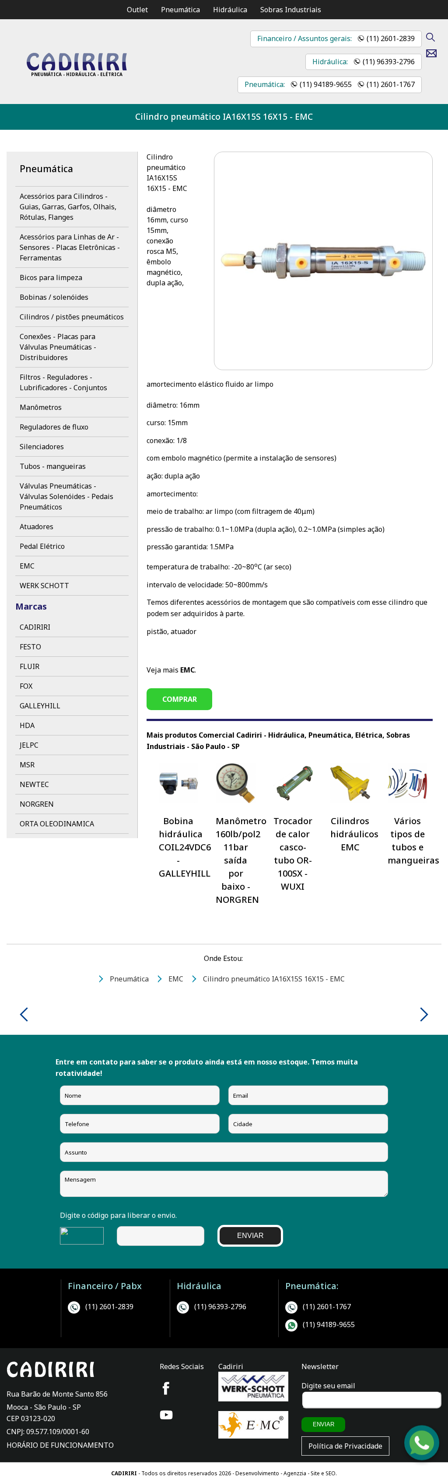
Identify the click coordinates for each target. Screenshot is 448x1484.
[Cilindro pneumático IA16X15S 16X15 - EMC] (76, 68)
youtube (166, 1415)
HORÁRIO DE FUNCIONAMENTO (60, 1445)
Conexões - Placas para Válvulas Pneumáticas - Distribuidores (58, 347)
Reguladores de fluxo (54, 427)
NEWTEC (34, 784)
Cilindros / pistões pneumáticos (72, 317)
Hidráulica (230, 9)
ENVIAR (250, 1235)
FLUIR (29, 666)
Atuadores (36, 526)
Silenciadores (42, 446)
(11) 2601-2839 (391, 38)
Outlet (137, 9)
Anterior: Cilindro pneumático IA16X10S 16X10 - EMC (27, 1014)
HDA (27, 725)
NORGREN (37, 804)
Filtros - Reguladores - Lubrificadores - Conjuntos (63, 382)
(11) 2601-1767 (391, 84)
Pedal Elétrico (42, 546)
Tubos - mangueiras (53, 466)
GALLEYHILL (40, 706)
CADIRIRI (35, 627)
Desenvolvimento (257, 1473)
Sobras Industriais (290, 9)
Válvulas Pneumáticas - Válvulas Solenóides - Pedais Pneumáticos (66, 496)
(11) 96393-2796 (389, 61)
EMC (27, 566)
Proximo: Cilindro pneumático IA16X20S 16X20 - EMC (421, 1014)
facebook (166, 1388)
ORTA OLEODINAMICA (57, 824)
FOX (26, 686)
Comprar (179, 699)
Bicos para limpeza (51, 277)
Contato (435, 53)
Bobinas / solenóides (54, 297)
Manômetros (41, 407)
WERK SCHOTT (44, 585)
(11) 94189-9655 (326, 84)
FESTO (30, 647)
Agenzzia (295, 1473)
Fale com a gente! (422, 1453)
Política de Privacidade (345, 1446)
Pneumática (180, 9)
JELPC (29, 745)
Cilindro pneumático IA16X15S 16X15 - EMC (224, 116)
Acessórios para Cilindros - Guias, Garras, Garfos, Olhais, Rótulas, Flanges (68, 206)
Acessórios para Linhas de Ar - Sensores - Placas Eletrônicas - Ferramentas (70, 247)
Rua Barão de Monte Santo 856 (57, 1394)
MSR (27, 765)
